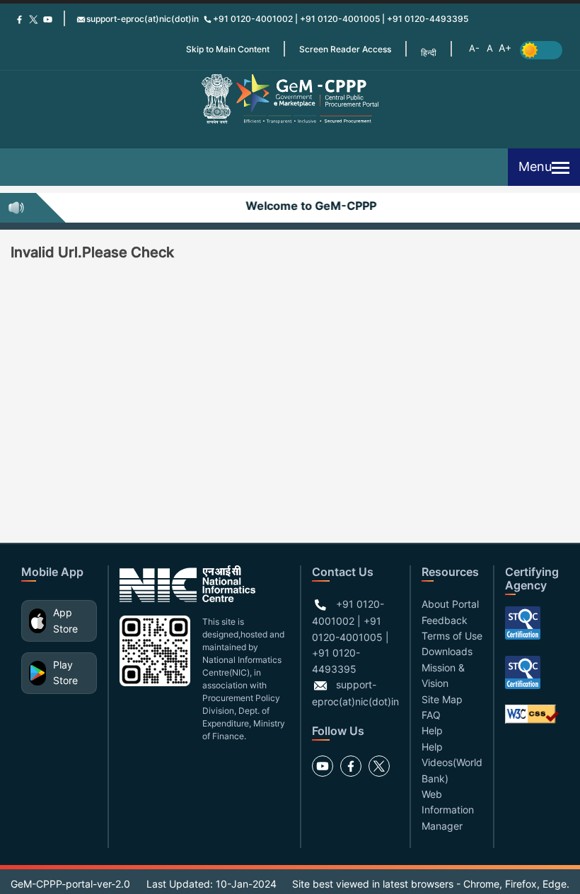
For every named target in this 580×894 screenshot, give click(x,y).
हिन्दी (428, 52)
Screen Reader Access (345, 49)
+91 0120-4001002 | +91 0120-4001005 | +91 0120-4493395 (340, 18)
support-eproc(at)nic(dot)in (142, 18)
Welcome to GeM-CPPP (307, 206)
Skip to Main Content (227, 49)
